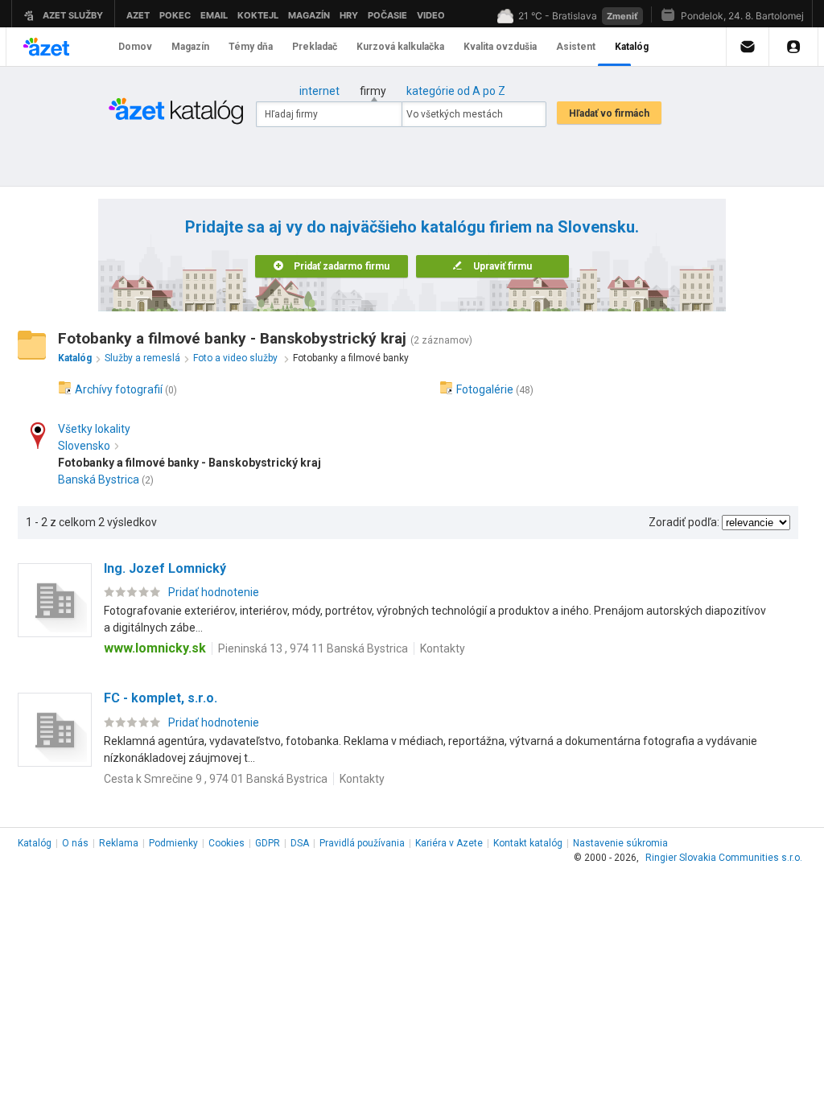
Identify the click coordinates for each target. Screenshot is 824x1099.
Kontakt (527, 843)
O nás (75, 843)
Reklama (118, 843)
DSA (299, 843)
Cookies (226, 843)
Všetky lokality (94, 428)
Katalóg (35, 843)
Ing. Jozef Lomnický (165, 568)
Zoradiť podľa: (684, 522)
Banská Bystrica (98, 479)
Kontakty (442, 648)
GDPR (267, 843)
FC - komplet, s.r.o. (160, 698)
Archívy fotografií (119, 389)
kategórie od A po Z (455, 90)
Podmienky (173, 843)
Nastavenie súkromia (620, 843)
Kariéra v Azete (449, 843)
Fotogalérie (484, 389)
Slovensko (84, 445)
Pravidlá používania (362, 843)
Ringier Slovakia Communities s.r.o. (723, 857)
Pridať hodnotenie (213, 592)
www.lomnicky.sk (155, 648)
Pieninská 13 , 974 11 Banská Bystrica (313, 648)
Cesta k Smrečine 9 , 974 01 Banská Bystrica (216, 778)
